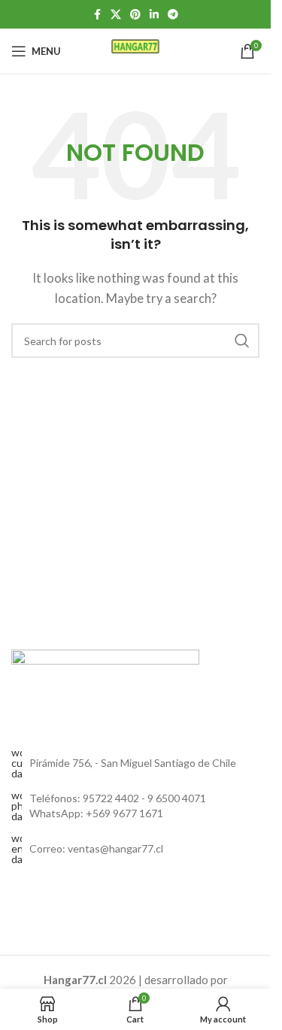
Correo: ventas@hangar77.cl (96, 848)
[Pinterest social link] (135, 15)
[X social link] (116, 15)
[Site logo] (135, 49)
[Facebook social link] (97, 15)
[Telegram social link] (173, 15)
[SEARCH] (242, 340)
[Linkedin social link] (154, 15)
